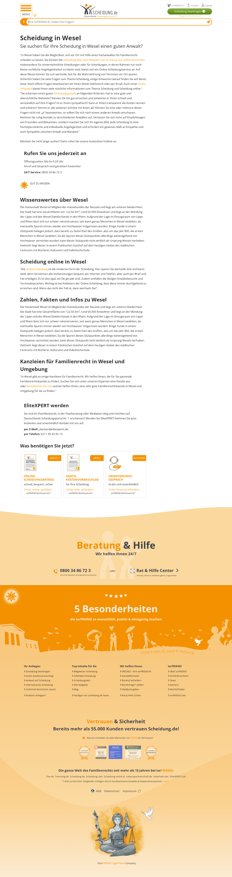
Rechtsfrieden (177, 689)
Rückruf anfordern (132, 680)
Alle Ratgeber (81, 684)
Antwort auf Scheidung (38, 680)
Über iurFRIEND (178, 671)
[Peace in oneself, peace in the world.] (11, 596)
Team (173, 680)
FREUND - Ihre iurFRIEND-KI (136, 671)
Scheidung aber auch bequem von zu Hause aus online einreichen (103, 60)
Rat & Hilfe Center (131, 695)
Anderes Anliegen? (36, 695)
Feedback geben (130, 689)
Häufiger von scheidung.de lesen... (92, 695)
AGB (98, 791)
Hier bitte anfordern (80, 489)
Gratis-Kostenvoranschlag (39, 675)
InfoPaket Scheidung (85, 675)
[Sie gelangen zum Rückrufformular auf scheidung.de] (115, 470)
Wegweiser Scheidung (85, 671)
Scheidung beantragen (38, 671)
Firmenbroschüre (179, 675)
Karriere (174, 684)
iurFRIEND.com (178, 695)
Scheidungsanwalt (65, 93)
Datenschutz (112, 791)
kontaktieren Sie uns (39, 386)
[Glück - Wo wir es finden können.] (139, 790)
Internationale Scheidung (39, 684)
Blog (76, 689)
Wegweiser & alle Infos (189, 16)
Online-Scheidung (37, 269)
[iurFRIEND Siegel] (84, 752)
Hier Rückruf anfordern (125, 489)
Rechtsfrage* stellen (133, 684)
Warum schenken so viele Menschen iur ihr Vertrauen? (119, 737)
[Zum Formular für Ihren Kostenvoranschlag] (73, 470)
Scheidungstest (82, 680)
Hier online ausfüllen (39, 489)
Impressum (129, 791)
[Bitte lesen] (34, 15)
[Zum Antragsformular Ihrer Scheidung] (30, 470)
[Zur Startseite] (99, 9)
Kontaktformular (130, 675)
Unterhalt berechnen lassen (41, 689)
